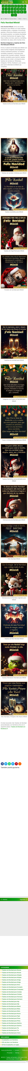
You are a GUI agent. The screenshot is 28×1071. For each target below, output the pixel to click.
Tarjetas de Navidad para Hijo (10, 1004)
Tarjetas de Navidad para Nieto (11, 1011)
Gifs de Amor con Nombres (10, 1042)
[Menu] (23, 2)
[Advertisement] (14, 120)
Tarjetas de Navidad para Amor (11, 984)
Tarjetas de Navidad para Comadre (12, 987)
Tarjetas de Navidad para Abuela (11, 970)
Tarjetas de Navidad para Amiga (11, 980)
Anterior (4, 899)
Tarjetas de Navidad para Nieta (11, 1009)
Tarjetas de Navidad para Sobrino (12, 1025)
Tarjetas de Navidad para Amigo (11, 982)
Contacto (17, 1050)
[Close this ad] (27, 1062)
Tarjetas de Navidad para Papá (11, 1016)
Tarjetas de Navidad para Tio (10, 1030)
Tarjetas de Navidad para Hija (10, 1001)
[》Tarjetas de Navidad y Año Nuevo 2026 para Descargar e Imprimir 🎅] (7, 2)
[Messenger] (5, 763)
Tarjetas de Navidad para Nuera (11, 1013)
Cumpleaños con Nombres (10, 1040)
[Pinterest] (16, 763)
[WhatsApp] (9, 763)
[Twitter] (12, 763)
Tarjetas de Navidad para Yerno (11, 1033)
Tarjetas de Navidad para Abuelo (11, 972)
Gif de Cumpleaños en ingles (10, 1044)
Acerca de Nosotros (6, 1050)
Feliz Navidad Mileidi (10, 22)
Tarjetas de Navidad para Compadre (12, 989)
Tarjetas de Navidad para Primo (11, 1021)
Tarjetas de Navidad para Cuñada (12, 992)
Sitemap (17, 1052)
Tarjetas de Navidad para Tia (10, 1028)
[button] (3, 6)
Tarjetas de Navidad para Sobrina (12, 1023)
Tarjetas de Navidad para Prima (11, 1018)
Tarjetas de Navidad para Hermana (12, 996)
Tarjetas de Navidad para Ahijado (11, 977)
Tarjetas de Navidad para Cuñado (12, 994)
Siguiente (23, 899)
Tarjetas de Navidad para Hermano (12, 999)
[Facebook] (2, 763)
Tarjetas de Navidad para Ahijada (11, 975)
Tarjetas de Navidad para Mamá (11, 1006)
